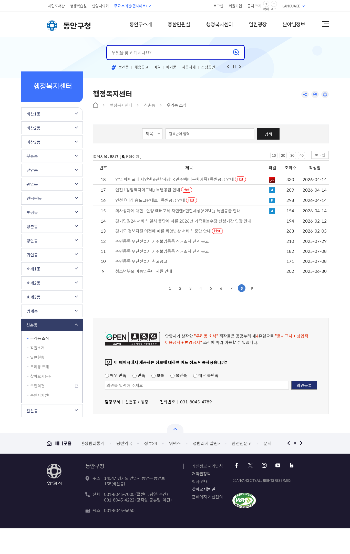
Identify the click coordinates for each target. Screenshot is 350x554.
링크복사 (315, 94)
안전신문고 (211, 443)
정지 (295, 443)
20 (283, 155)
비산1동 (33, 114)
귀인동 (32, 255)
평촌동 (32, 226)
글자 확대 (266, 4)
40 (302, 155)
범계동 (32, 311)
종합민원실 (179, 24)
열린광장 (258, 24)
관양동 (32, 184)
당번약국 (94, 443)
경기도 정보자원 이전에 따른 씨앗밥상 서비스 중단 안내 (163, 231)
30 (292, 155)
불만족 (180, 375)
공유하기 (305, 94)
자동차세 (189, 67)
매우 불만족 (208, 375)
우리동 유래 (39, 367)
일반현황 (37, 357)
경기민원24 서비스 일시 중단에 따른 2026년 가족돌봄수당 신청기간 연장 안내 (183, 221)
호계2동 (33, 283)
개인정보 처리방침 (207, 466)
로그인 (218, 6)
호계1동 (33, 269)
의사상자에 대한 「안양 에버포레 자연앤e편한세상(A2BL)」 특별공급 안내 (178, 210)
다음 (301, 443)
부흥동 (32, 156)
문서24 (239, 443)
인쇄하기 (325, 94)
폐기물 (171, 67)
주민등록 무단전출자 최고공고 (141, 261)
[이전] (228, 66)
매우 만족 (117, 375)
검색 (268, 134)
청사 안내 (200, 481)
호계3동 (33, 297)
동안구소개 (140, 24)
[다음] (240, 66)
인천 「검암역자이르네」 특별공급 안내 (148, 189)
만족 (141, 375)
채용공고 (141, 67)
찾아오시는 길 (203, 489)
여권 (156, 67)
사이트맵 (325, 24)
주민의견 (37, 386)
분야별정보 (294, 24)
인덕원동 (34, 198)
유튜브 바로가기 (277, 465)
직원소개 (37, 348)
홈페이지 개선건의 (207, 497)
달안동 (32, 170)
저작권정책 (201, 474)
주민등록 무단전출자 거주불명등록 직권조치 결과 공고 (162, 241)
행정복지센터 (219, 24)
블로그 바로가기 (291, 465)
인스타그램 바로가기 (264, 465)
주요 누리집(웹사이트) (130, 6)
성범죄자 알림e (175, 443)
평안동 (32, 240)
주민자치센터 (41, 395)
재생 (234, 66)
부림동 (32, 212)
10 (274, 155)
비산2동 (33, 128)
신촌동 (32, 325)
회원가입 (235, 6)
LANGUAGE (291, 6)
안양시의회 (100, 6)
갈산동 (32, 410)
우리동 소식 (39, 338)
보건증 (123, 67)
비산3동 (33, 142)
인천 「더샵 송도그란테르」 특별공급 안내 (150, 200)
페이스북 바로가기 (236, 465)
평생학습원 (78, 6)
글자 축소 (274, 4)
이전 (288, 443)
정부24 (119, 443)
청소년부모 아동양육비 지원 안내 (143, 271)
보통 (160, 375)
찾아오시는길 (41, 376)
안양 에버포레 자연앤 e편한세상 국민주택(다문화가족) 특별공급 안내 (175, 179)
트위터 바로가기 (250, 465)
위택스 (144, 443)
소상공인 (208, 67)
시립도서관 (56, 6)
